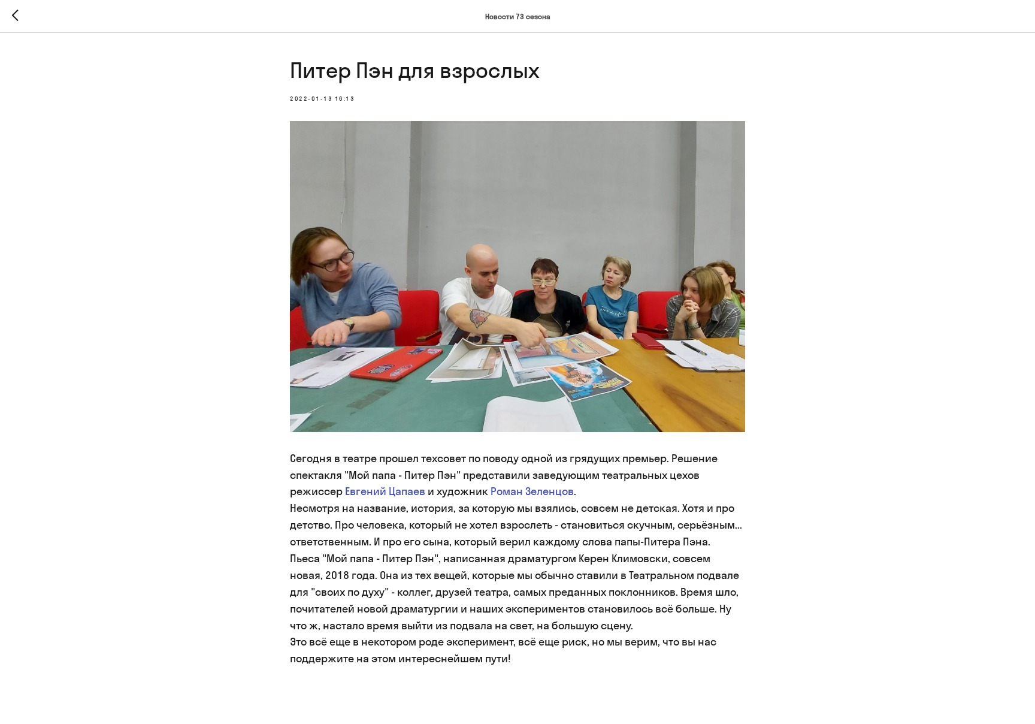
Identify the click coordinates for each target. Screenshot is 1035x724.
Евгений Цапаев (385, 491)
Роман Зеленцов (532, 491)
